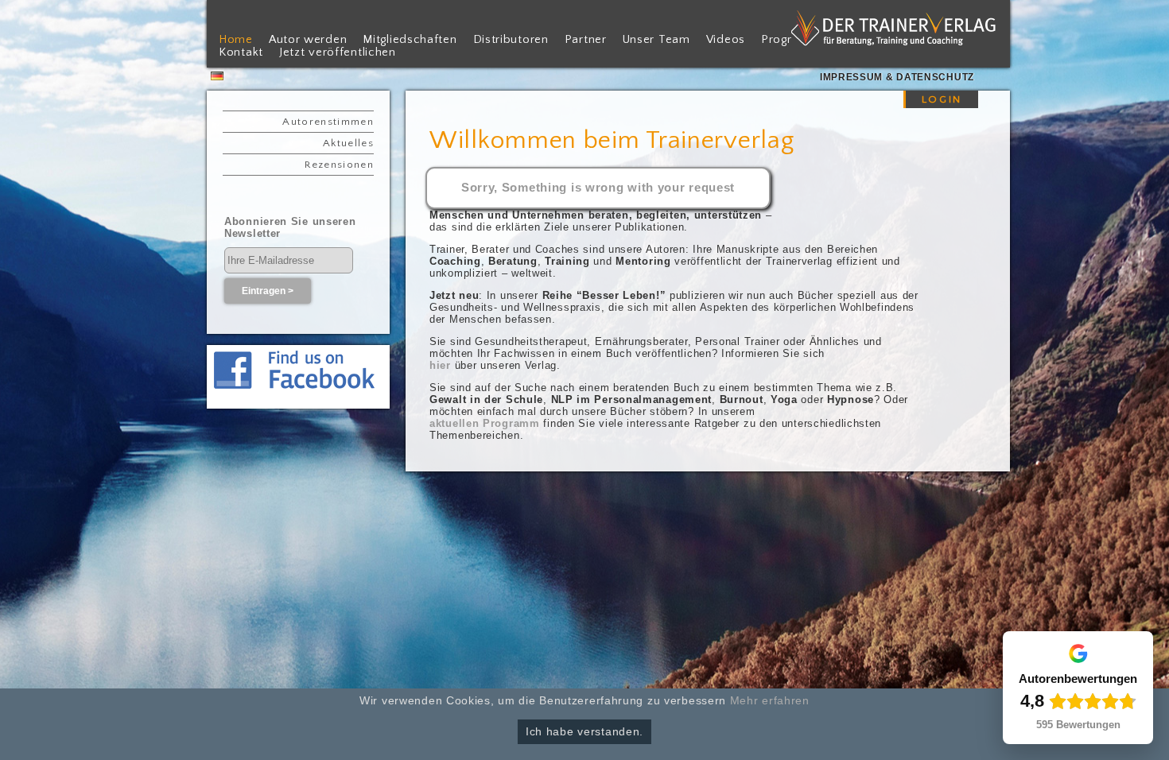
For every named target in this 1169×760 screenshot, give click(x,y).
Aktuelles (348, 143)
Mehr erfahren (770, 700)
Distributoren (511, 39)
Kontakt (241, 52)
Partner (586, 39)
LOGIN (942, 99)
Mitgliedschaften (409, 39)
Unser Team (656, 39)
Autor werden (308, 39)
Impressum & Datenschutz (897, 77)
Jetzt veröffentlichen (337, 52)
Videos (725, 39)
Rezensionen (339, 164)
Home (236, 39)
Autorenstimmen (328, 121)
